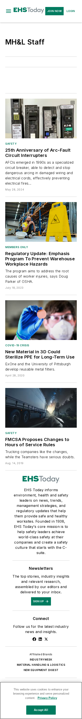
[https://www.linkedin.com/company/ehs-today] (40, 639)
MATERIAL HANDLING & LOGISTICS (41, 664)
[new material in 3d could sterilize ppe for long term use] (41, 320)
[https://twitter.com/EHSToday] (46, 639)
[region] (41, 700)
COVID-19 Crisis (17, 345)
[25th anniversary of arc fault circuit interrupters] (41, 118)
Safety (11, 143)
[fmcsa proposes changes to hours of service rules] (41, 408)
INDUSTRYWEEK (41, 659)
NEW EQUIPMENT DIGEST (41, 670)
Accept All (41, 710)
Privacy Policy (47, 698)
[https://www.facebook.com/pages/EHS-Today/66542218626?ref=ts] (34, 639)
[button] (8, 11)
